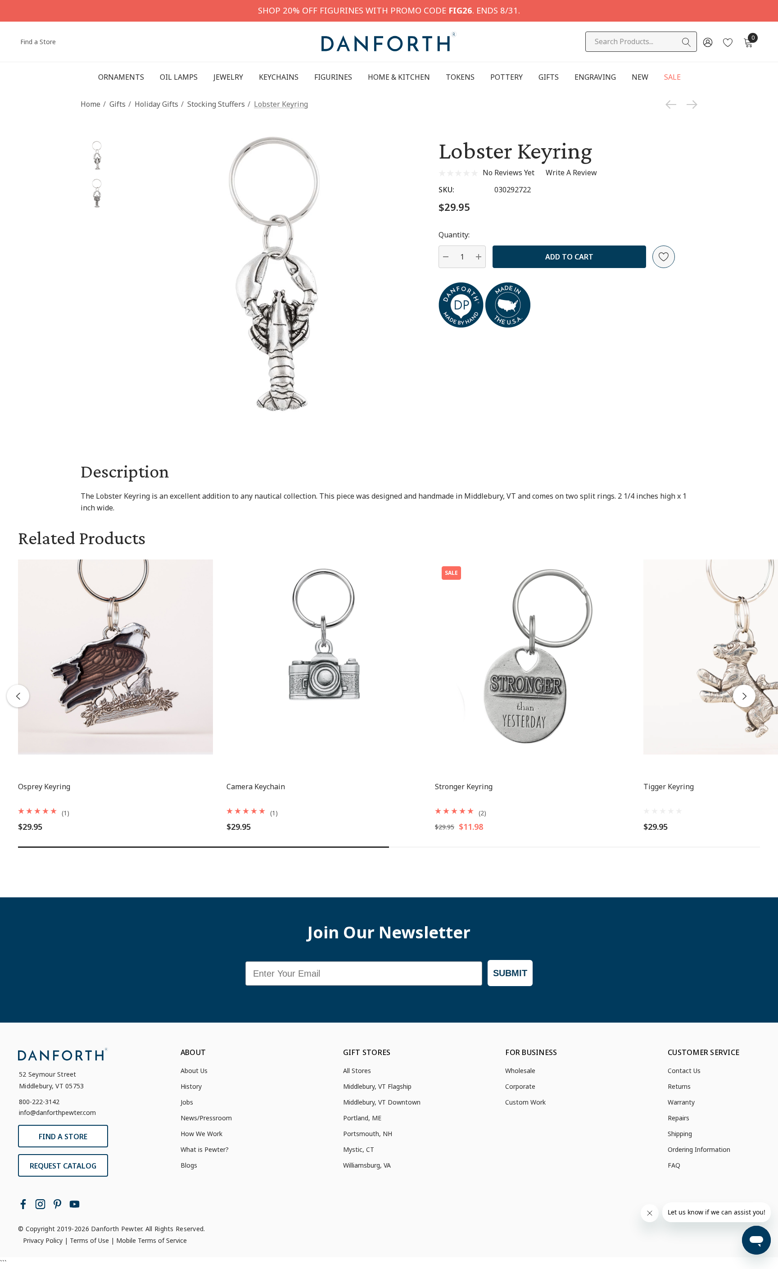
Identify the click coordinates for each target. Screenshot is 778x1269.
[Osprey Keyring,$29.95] (115, 657)
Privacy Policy (43, 1240)
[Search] (687, 42)
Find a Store (38, 41)
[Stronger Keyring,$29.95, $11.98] (532, 657)
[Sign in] (707, 42)
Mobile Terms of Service (151, 1240)
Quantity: (454, 235)
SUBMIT (510, 973)
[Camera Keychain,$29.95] (323, 657)
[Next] (689, 104)
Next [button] (744, 696)
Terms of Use (89, 1240)
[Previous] (673, 104)
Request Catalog (63, 1166)
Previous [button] (18, 696)
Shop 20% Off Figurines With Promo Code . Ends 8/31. (389, 10)
